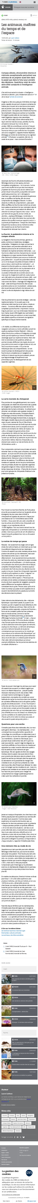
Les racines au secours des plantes (22, 1001)
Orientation (6, 1119)
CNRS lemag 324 (23, 1150)
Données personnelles (6, 1162)
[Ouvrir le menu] (34, 2)
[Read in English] (20, 2)
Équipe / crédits (5, 1152)
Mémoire (28, 1123)
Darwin (13, 1119)
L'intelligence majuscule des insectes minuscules (23, 1054)
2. (4, 951)
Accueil (9, 2)
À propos (3, 1148)
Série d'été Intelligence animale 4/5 (14, 19)
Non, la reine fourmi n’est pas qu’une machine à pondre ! (23, 1043)
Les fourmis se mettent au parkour (22, 1075)
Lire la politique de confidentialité (11, 1194)
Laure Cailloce (15, 38)
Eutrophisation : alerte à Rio (20, 1011)
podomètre (32, 1119)
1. (4, 946)
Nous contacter (5, 1155)
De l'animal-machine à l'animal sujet (13, 931)
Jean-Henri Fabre (22, 1119)
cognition (5, 1127)
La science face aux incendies (21, 990)
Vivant (6, 15)
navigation (30, 1115)
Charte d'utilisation (5, 1157)
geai (18, 1115)
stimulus (18, 1130)
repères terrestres (18, 1123)
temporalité (31, 1127)
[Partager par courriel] (18, 1137)
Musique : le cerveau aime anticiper (22, 1022)
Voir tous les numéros (25, 1155)
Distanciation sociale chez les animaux (23, 1064)
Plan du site (4, 1159)
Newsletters (4, 1150)
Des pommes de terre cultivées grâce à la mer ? (23, 979)
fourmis (5, 1115)
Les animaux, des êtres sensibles (12, 935)
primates (12, 1115)
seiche (23, 1115)
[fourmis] (6, 1042)
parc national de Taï (15, 1127)
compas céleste (7, 1123)
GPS (24, 1127)
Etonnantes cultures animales (11, 933)
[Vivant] (6, 979)
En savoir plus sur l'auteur (8, 1104)
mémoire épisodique (8, 1130)
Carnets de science (15, 97)
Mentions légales (5, 1164)
